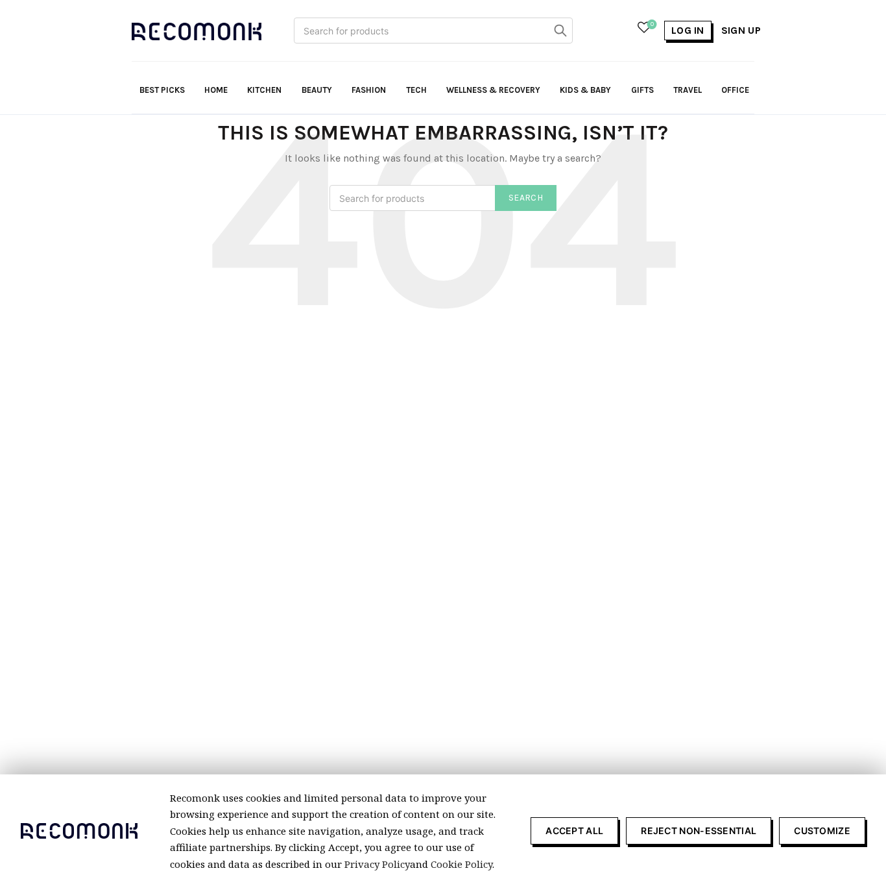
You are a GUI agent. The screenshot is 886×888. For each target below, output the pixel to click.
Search (560, 30)
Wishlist (652, 24)
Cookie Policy (461, 863)
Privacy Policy (377, 863)
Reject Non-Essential (698, 830)
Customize (822, 830)
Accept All (574, 830)
